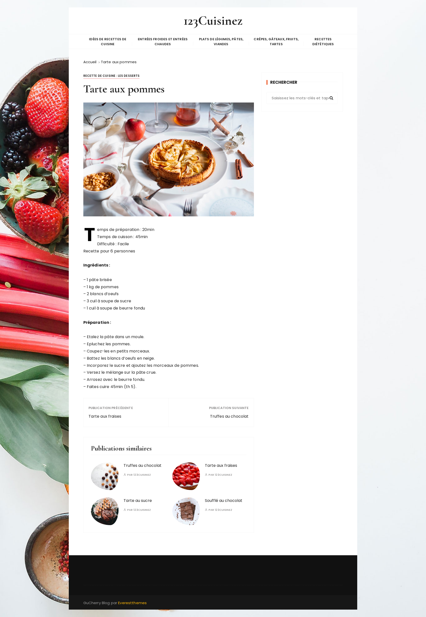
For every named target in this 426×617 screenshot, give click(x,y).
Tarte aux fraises (105, 416)
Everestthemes (132, 602)
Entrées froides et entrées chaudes (163, 41)
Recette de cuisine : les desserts (111, 76)
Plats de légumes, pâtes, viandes (221, 41)
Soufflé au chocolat (223, 500)
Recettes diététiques (323, 41)
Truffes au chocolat (229, 416)
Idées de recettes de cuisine (107, 41)
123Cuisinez (213, 20)
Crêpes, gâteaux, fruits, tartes (276, 41)
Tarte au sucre (138, 500)
